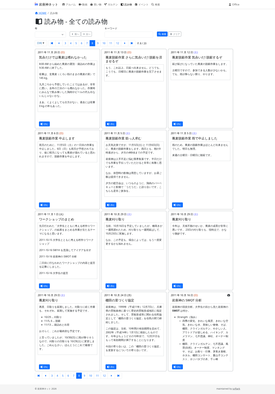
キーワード (111, 28)
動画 (84, 4)
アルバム (70, 4)
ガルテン (112, 4)
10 (103, 43)
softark (236, 388)
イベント (143, 4)
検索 (157, 4)
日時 (39, 43)
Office (235, 4)
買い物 (97, 4)
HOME (42, 13)
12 (117, 43)
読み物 (128, 4)
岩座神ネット (48, 4)
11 (110, 43)
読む (45, 123)
